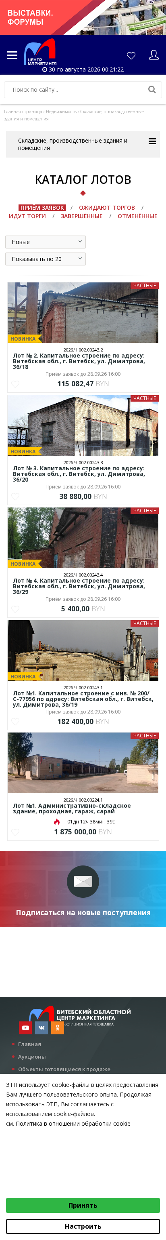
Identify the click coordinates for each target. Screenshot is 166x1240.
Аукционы (32, 1056)
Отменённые (138, 216)
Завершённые (82, 216)
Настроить (83, 1226)
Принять (83, 1205)
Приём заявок (42, 207)
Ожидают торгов (107, 207)
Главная (29, 1044)
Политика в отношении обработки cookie (73, 1123)
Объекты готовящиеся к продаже (64, 1069)
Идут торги (27, 216)
